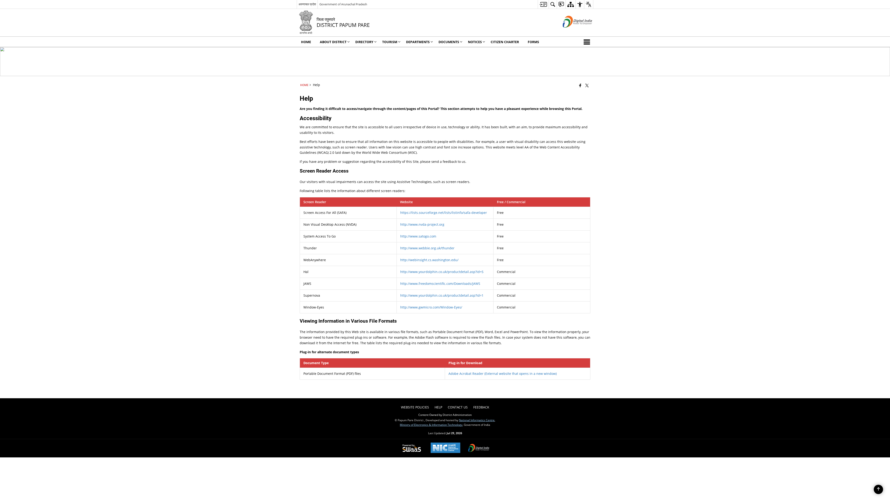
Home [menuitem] (306, 42)
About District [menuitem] (333, 42)
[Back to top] (878, 489)
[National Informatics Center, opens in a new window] (445, 448)
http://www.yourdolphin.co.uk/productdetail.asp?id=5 (441, 272)
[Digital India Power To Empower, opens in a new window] (479, 448)
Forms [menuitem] (533, 42)
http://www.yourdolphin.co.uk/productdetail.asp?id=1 (441, 295)
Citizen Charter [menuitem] (505, 42)
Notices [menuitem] (475, 42)
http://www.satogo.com (418, 236)
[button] (587, 42)
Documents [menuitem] (449, 42)
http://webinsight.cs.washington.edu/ (429, 260)
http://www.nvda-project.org (422, 224)
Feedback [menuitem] (481, 407)
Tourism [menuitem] (389, 42)
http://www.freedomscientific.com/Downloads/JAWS (440, 283)
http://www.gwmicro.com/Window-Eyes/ (431, 307)
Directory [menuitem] (364, 42)
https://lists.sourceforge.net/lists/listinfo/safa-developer (443, 212)
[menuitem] (543, 4)
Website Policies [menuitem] (415, 407)
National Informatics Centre (477, 420)
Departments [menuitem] (418, 42)
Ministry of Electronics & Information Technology (431, 425)
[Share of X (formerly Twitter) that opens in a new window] (587, 85)
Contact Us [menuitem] (458, 407)
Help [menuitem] (438, 407)
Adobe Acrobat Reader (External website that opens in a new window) (502, 373)
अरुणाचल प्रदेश (307, 4)
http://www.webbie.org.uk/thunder (427, 248)
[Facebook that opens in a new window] (580, 85)
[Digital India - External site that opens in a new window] (571, 31)
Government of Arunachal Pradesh (343, 4)
